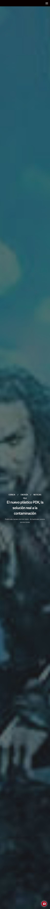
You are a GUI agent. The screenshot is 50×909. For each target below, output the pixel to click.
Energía (24, 495)
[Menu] (47, 3)
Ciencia (12, 495)
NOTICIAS (37, 495)
